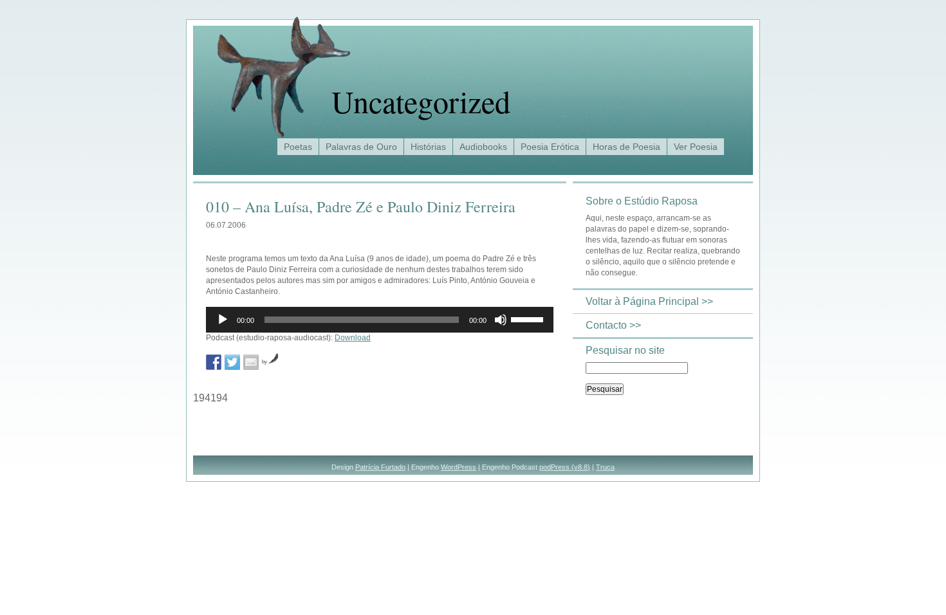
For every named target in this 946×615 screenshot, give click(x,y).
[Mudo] (500, 319)
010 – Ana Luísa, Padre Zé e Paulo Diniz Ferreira (360, 206)
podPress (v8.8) (564, 467)
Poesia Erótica (550, 147)
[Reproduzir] (222, 319)
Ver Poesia (696, 147)
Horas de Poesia (626, 147)
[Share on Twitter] (232, 362)
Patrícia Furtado (380, 467)
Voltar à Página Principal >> (649, 301)
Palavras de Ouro (361, 147)
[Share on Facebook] (213, 362)
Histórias (428, 147)
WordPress (458, 467)
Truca (605, 467)
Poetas (298, 147)
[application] (379, 320)
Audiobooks (483, 147)
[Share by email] (251, 362)
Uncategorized (420, 101)
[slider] (529, 318)
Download (353, 337)
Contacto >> (613, 325)
